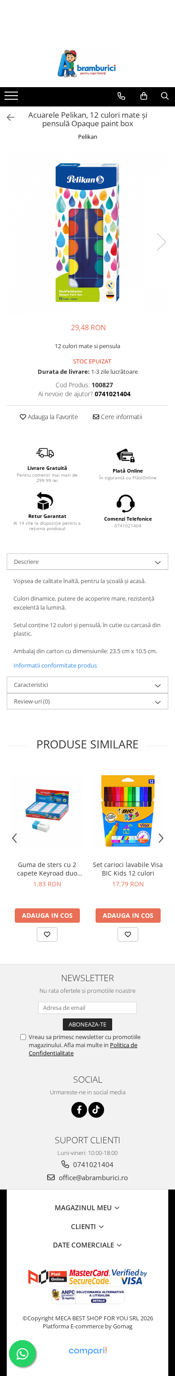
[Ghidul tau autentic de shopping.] (87, 1351)
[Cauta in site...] (165, 96)
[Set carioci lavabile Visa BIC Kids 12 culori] (128, 811)
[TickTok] (96, 1110)
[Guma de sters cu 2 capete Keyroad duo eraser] (47, 811)
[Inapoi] (6, 117)
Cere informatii (120, 416)
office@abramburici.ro (92, 1177)
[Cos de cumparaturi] (143, 96)
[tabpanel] (87, 233)
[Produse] (12, 98)
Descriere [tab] (26, 561)
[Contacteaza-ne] (121, 96)
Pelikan (87, 137)
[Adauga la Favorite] (47, 934)
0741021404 (92, 1164)
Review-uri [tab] (32, 701)
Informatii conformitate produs (55, 665)
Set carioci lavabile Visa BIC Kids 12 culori (128, 868)
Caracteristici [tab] (31, 685)
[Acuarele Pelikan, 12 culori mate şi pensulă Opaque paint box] (87, 233)
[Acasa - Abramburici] (87, 64)
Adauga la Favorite (52, 416)
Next (161, 242)
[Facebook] (79, 1110)
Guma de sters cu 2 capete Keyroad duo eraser (47, 868)
